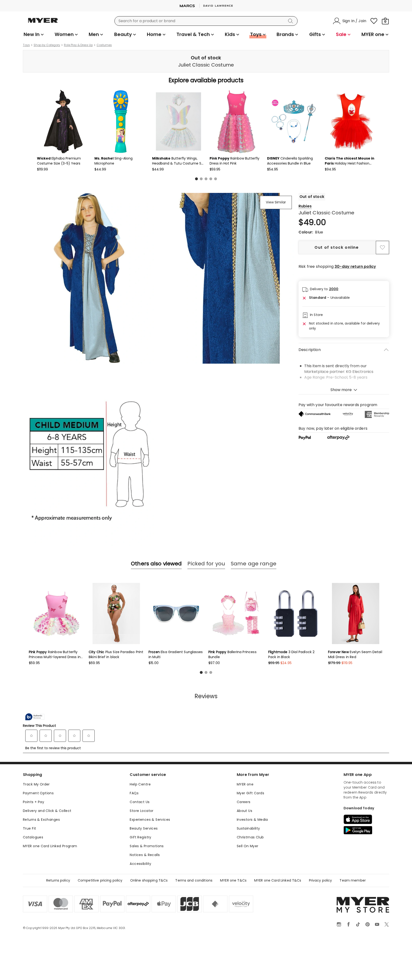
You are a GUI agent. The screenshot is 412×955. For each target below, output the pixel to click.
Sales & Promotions (147, 846)
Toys (26, 45)
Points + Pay (33, 802)
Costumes (104, 45)
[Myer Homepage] (43, 23)
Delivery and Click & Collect (47, 810)
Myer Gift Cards (250, 793)
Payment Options (38, 793)
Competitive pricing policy (100, 880)
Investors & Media (252, 819)
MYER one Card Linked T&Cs (277, 880)
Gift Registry (140, 837)
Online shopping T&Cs (149, 880)
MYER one (245, 784)
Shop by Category (47, 45)
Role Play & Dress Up (78, 45)
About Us (244, 810)
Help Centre (140, 784)
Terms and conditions (193, 880)
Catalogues (33, 837)
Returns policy (58, 880)
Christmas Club (250, 837)
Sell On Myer (247, 846)
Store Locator (141, 810)
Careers (244, 802)
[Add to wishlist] (382, 247)
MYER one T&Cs (233, 880)
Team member (353, 880)
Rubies (305, 206)
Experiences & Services (150, 819)
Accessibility (140, 863)
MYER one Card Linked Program (50, 846)
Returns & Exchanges (41, 819)
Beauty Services (144, 828)
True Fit (29, 828)
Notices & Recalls (145, 854)
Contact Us (139, 802)
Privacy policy (320, 880)
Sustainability (248, 828)
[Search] (291, 21)
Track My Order (36, 784)
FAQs (134, 793)
